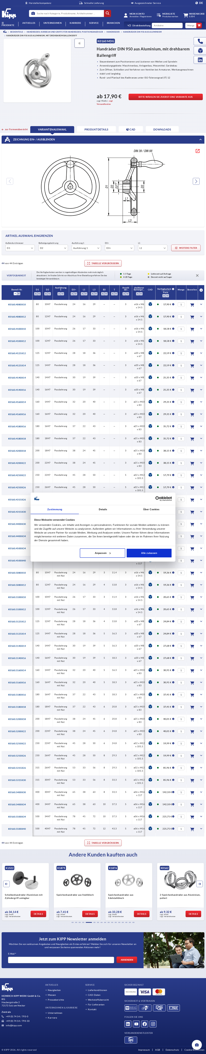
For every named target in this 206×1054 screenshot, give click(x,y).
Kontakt (92, 1009)
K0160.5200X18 (17, 719)
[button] (72, 922)
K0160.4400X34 (17, 536)
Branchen (113, 23)
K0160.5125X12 (17, 621)
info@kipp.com (13, 1025)
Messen (52, 995)
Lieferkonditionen (97, 990)
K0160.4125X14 (17, 365)
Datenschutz (172, 1050)
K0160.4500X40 (17, 560)
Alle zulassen (149, 553)
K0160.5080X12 (17, 585)
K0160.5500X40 (17, 829)
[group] (25, 892)
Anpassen (101, 553)
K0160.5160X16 (17, 682)
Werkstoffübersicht (98, 999)
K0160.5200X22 (17, 731)
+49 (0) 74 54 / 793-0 (16, 1016)
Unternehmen (52, 23)
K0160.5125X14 (17, 633)
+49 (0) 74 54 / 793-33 (17, 1021)
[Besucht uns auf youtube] (136, 1024)
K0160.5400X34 (17, 804)
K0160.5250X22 (17, 743)
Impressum (144, 1050)
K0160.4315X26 (17, 499)
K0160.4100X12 (17, 341)
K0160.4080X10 (17, 304)
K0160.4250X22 (17, 475)
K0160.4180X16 (17, 426)
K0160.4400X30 (17, 524)
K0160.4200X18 (17, 451)
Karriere (75, 23)
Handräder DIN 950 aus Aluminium (142, 32)
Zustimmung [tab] (54, 509)
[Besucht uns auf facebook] (144, 1024)
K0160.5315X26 (17, 768)
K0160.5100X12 (17, 609)
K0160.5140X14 (17, 646)
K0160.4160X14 (17, 402)
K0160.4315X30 (17, 512)
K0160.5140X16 (17, 658)
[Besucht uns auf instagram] (153, 1024)
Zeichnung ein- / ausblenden (34, 139)
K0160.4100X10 (17, 329)
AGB (157, 1050)
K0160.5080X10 (17, 573)
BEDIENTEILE (16, 32)
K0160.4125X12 (17, 353)
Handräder (113, 32)
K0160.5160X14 (17, 670)
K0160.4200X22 (17, 463)
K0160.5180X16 (17, 694)
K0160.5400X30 (17, 792)
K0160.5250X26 (17, 755)
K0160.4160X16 (17, 414)
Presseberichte (56, 999)
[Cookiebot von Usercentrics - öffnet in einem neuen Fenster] (158, 498)
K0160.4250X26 (17, 487)
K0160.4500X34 (17, 548)
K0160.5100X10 (17, 597)
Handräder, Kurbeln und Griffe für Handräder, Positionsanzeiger (64, 32)
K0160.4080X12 (17, 316)
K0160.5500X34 (17, 816)
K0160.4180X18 (17, 438)
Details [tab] (103, 509)
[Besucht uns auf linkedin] (127, 1024)
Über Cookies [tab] (151, 509)
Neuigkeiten (54, 990)
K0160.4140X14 (17, 377)
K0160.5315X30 (17, 780)
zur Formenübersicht (16, 129)
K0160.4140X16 (17, 390)
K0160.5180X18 (17, 707)
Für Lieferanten (96, 1004)
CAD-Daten (94, 995)
